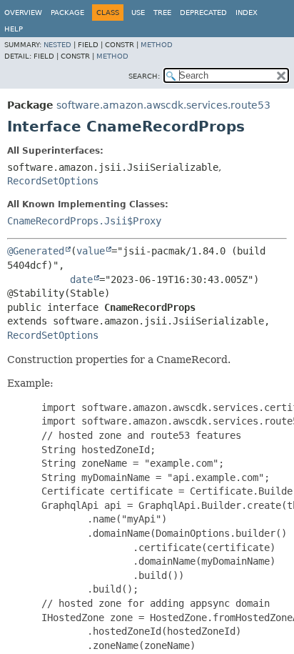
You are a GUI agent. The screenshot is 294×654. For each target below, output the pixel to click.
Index (246, 12)
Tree (162, 12)
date (81, 279)
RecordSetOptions (52, 181)
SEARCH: (144, 76)
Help (13, 29)
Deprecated (203, 12)
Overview (23, 12)
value (90, 251)
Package (67, 12)
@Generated (35, 251)
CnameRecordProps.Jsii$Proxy (84, 221)
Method (157, 45)
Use (138, 12)
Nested (57, 45)
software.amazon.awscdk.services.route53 (163, 105)
